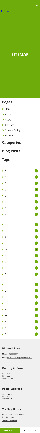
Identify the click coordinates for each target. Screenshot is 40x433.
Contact (9, 125)
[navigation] (37, 5)
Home (8, 109)
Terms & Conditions (9, 421)
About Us (10, 114)
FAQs (8, 119)
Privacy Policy (12, 130)
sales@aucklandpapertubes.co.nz (19, 358)
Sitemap (9, 135)
